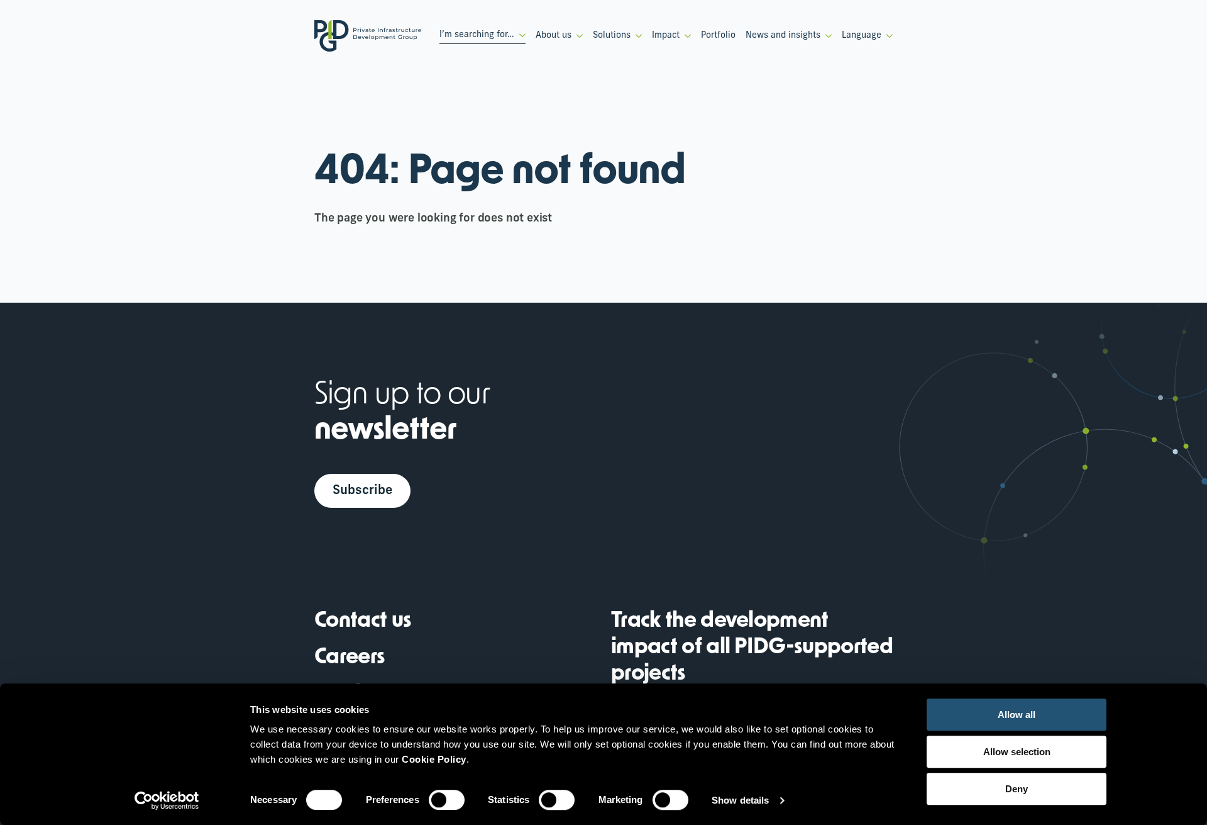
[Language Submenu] (887, 36)
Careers (349, 658)
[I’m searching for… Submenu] (520, 35)
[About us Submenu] (577, 36)
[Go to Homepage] (367, 36)
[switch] (447, 800)
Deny (1016, 788)
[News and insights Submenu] (826, 36)
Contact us (362, 621)
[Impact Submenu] (685, 36)
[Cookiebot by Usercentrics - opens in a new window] (167, 800)
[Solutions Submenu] (636, 36)
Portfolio (718, 35)
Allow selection (1016, 751)
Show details (740, 800)
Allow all (1016, 714)
